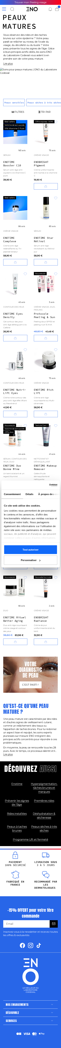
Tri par (46, 111)
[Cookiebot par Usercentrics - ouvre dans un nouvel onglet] (53, 485)
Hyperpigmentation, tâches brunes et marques (44, 787)
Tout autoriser (31, 549)
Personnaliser (29, 560)
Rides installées (17, 813)
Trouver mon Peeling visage (30, 2)
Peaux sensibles (14, 102)
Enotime (16, 783)
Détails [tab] (29, 494)
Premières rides (44, 800)
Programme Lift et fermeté (30, 839)
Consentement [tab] (12, 494)
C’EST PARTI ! (30, 684)
